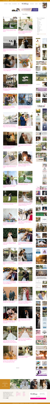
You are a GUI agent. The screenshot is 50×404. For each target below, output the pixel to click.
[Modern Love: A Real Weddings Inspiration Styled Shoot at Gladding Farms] (10, 261)
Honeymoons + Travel (39, 24)
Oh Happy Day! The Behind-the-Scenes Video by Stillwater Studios (25, 357)
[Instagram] (5, 0)
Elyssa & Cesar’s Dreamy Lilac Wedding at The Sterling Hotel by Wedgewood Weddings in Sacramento (25, 204)
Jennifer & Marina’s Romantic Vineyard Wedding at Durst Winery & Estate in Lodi (10, 166)
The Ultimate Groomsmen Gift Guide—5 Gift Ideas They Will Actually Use (10, 302)
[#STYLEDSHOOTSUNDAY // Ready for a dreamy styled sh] (15, 384)
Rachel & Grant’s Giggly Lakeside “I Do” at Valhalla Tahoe (25, 50)
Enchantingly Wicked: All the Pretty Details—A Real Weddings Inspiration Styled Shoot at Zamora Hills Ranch (24, 69)
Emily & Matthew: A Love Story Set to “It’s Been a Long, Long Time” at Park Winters (9, 30)
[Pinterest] (3, 0)
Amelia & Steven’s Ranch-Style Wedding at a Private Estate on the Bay (10, 204)
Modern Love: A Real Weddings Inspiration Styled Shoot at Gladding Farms (9, 263)
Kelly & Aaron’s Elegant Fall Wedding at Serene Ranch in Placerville (25, 184)
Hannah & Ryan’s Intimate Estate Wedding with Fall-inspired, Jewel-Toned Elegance (10, 50)
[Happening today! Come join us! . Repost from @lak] (25, 384)
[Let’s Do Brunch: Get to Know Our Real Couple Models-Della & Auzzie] (25, 280)
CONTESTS (40, 0)
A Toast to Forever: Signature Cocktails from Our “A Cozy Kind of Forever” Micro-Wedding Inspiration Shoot (10, 361)
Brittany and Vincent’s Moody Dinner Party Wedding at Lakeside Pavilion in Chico (24, 145)
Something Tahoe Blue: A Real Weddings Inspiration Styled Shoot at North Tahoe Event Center (25, 263)
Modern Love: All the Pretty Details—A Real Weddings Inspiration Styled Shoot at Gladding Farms (10, 89)
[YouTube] (8, 0)
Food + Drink (38, 23)
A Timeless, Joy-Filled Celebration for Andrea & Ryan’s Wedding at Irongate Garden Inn (9, 243)
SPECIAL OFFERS (45, 0)
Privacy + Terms (26, 403)
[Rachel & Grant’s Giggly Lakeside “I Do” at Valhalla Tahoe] (25, 48)
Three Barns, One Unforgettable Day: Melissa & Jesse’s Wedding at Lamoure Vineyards (24, 127)
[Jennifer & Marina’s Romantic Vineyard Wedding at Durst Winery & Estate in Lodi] (10, 164)
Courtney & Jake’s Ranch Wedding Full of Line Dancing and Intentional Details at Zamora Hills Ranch (10, 69)
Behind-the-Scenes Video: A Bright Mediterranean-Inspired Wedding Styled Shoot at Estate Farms (25, 339)
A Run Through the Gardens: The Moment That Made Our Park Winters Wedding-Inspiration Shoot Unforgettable (10, 341)
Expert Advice (38, 21)
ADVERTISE (12, 0)
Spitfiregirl (36, 403)
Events (38, 20)
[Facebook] (4, 0)
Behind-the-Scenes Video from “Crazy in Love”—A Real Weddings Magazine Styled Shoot (10, 321)
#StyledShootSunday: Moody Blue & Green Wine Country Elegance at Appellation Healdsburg (9, 147)
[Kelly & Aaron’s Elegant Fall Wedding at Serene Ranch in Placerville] (25, 182)
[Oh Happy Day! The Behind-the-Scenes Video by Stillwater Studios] (25, 355)
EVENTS (16, 0)
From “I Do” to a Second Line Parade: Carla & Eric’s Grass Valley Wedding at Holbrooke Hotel (25, 222)
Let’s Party (38, 25)
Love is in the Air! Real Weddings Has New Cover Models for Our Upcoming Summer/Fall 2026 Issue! (9, 282)
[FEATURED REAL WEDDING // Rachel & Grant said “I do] (45, 384)
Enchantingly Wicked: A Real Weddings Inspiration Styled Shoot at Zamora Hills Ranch (25, 243)
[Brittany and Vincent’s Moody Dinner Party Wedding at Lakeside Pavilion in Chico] (25, 143)
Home (25, 4)
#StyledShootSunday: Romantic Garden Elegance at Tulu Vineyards (25, 85)
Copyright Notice (31, 403)
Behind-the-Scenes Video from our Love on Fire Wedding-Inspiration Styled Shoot (25, 319)
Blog (16, 395)
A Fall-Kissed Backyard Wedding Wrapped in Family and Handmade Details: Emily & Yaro (9, 107)
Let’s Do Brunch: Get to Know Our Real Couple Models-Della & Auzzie (25, 282)
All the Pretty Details (39, 19)
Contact (24, 395)
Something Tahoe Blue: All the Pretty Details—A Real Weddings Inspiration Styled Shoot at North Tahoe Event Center (24, 107)
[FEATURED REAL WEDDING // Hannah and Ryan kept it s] (35, 384)
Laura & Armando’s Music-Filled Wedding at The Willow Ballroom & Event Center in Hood (24, 165)
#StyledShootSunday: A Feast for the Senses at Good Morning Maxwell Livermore (9, 223)
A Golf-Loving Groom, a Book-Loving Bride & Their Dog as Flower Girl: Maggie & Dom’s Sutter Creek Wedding (9, 125)
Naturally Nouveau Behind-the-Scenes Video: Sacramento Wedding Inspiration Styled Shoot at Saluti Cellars (25, 302)
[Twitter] (7, 0)
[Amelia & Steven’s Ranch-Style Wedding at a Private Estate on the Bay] (10, 202)
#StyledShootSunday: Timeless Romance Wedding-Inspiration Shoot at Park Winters (10, 186)
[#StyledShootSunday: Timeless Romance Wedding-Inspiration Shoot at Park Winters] (10, 184)
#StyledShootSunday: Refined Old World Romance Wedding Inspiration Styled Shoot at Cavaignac (25, 32)
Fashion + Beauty (39, 22)
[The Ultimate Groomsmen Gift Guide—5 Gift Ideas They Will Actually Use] (10, 300)
